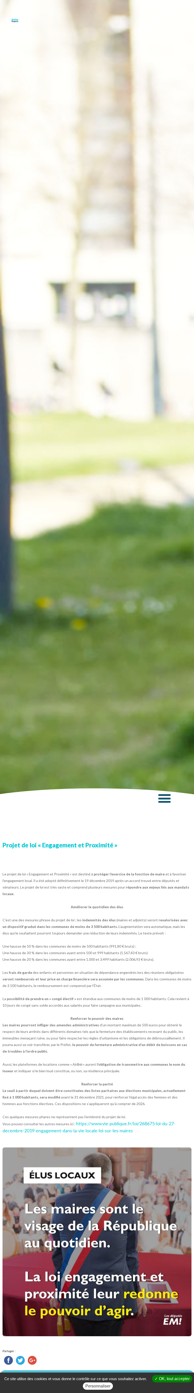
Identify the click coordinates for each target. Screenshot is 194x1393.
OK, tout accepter (174, 1379)
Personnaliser (97, 1386)
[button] (164, 798)
